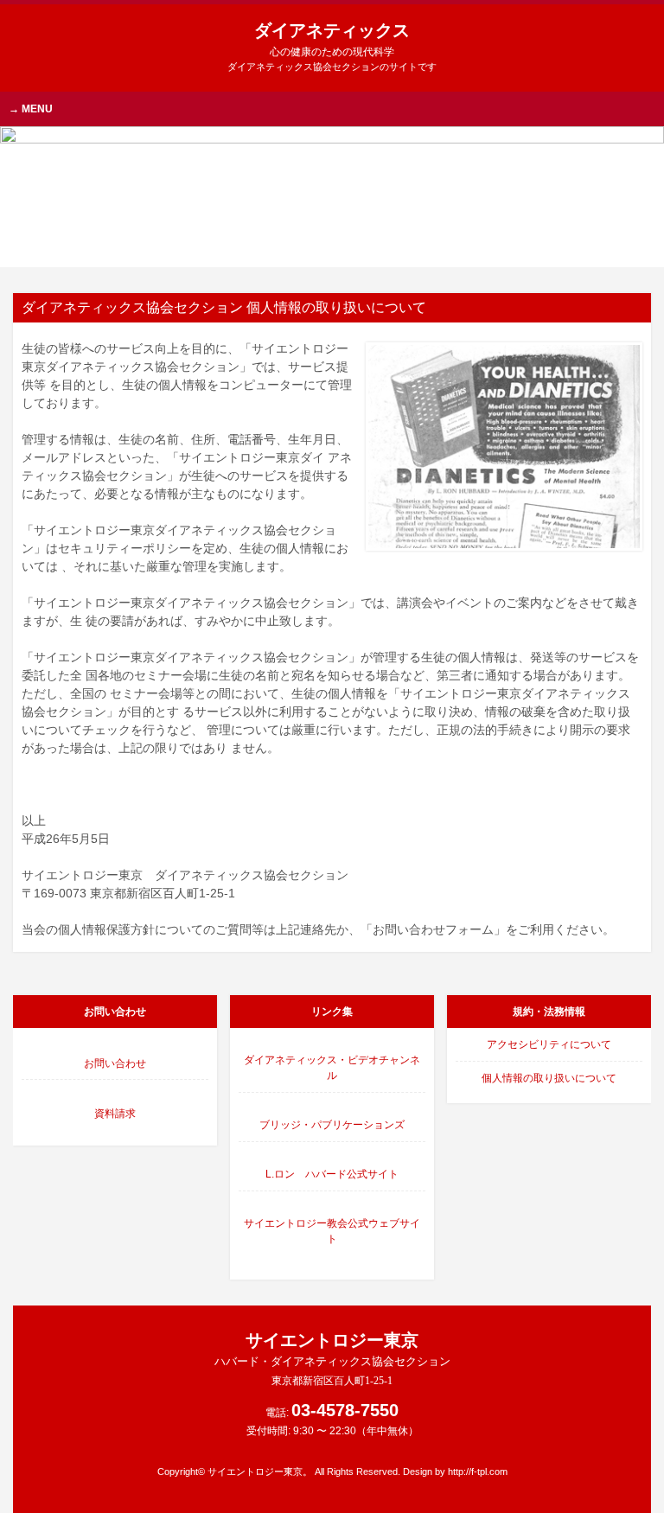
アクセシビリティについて (549, 1044)
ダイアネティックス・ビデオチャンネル (332, 1068)
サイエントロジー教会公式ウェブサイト (332, 1231)
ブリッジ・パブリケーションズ (332, 1125)
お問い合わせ (115, 1063)
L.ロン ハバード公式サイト (332, 1174)
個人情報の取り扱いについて (549, 1078)
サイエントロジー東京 (332, 1359)
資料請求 (115, 1114)
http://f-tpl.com (478, 1471)
